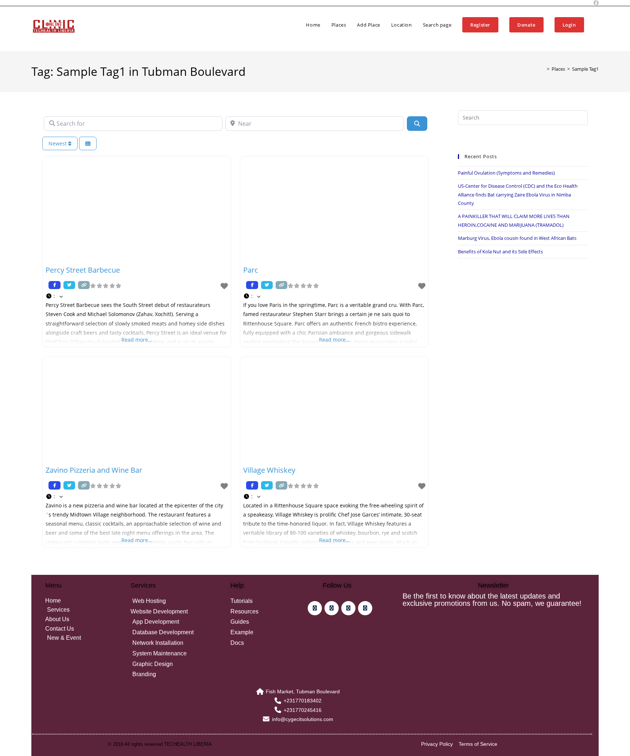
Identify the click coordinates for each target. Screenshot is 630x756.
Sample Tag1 (585, 69)
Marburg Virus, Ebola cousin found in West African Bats (517, 238)
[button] (137, 295)
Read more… (136, 339)
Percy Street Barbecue (83, 270)
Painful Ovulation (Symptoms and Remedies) (506, 172)
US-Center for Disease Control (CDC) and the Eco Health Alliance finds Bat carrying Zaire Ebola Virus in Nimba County (518, 194)
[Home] (543, 69)
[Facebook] (315, 608)
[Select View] (88, 143)
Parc (250, 270)
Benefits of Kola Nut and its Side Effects (500, 251)
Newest (58, 143)
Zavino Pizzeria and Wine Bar (94, 470)
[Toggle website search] (597, 24)
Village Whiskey (269, 470)
